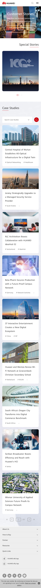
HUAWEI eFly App (13, 563)
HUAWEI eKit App (13, 558)
